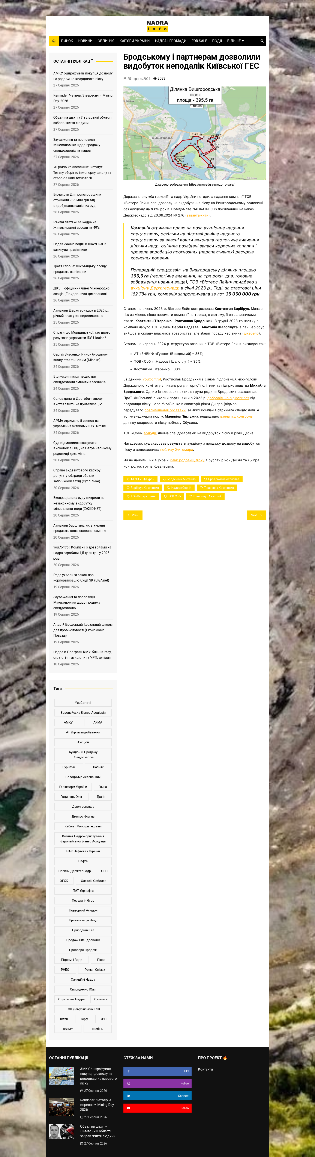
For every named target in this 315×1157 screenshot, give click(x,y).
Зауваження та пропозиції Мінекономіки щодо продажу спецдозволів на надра (76, 145)
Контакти (205, 1069)
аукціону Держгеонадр (155, 288)
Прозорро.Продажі (83, 950)
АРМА (97, 722)
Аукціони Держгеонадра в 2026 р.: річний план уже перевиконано (81, 313)
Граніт (101, 797)
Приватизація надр (83, 920)
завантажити (197, 215)
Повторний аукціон (83, 910)
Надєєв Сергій (181, 487)
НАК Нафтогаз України (83, 851)
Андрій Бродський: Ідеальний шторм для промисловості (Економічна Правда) (82, 630)
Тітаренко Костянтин (219, 487)
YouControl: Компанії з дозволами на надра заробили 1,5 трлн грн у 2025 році (82, 552)
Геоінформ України (73, 787)
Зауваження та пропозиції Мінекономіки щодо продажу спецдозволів (76, 602)
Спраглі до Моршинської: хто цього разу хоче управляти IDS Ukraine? (81, 335)
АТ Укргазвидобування (83, 732)
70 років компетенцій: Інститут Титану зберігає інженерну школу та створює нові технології (82, 172)
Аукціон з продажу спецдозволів (83, 754)
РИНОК (67, 41)
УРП (103, 1019)
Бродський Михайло (181, 479)
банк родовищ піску (187, 460)
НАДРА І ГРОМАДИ (170, 41)
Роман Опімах (95, 970)
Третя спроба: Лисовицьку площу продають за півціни (80, 269)
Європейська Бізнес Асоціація (83, 713)
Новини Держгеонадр (74, 871)
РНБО (65, 970)
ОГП (104, 871)
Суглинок (101, 999)
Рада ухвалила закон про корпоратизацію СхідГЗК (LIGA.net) (81, 578)
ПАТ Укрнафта (83, 891)
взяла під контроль (236, 416)
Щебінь (97, 1029)
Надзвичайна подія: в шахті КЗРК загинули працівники (80, 247)
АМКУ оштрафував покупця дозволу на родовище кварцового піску (83, 76)
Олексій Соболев (93, 881)
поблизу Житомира (176, 449)
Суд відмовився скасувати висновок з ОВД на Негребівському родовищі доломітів (82, 448)
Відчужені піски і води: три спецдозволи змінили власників (79, 379)
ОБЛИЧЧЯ (106, 41)
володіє (150, 433)
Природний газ (83, 930)
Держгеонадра (83, 807)
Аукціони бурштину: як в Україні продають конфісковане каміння (79, 528)
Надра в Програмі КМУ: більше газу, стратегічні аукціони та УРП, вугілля (82, 655)
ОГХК (64, 881)
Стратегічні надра (71, 999)
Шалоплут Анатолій (207, 496)
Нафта (83, 861)
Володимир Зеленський (83, 777)
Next (254, 515)
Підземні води (71, 960)
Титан (64, 1019)
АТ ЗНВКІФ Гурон (142, 479)
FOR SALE (199, 41)
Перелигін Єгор (83, 901)
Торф (84, 1019)
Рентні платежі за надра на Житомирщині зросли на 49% (76, 225)
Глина (103, 787)
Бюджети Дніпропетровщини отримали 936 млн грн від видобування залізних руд (77, 199)
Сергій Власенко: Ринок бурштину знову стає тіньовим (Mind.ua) (80, 357)
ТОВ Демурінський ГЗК (83, 1009)
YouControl (151, 379)
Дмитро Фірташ (83, 816)
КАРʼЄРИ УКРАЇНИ (135, 41)
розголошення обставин (165, 410)
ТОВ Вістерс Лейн (143, 496)
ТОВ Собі (174, 496)
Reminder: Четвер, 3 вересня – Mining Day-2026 (82, 98)
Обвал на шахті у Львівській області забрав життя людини (82, 120)
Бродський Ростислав (223, 479)
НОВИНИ (85, 41)
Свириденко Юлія (83, 989)
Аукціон (83, 742)
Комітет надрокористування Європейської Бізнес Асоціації (83, 838)
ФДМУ (68, 1029)
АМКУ (68, 722)
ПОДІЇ (217, 41)
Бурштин (69, 767)
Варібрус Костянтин (145, 487)
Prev (135, 515)
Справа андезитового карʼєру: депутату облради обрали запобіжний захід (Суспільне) (77, 475)
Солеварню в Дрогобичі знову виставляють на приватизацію (78, 401)
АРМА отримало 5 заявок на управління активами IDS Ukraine (79, 423)
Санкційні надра (83, 979)
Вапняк (98, 767)
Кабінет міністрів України (83, 826)
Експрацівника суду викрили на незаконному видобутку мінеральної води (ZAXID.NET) (78, 503)
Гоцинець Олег (71, 797)
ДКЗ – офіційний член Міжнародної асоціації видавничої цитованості (82, 291)
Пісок (101, 960)
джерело (251, 333)
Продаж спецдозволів (83, 940)
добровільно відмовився (228, 398)
